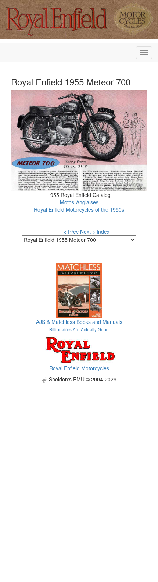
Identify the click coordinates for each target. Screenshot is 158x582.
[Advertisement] (79, 462)
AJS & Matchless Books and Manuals (79, 321)
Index (103, 231)
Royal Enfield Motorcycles (79, 368)
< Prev (71, 231)
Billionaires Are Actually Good (79, 329)
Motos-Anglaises (79, 202)
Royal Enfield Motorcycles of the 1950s (79, 209)
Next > (87, 231)
